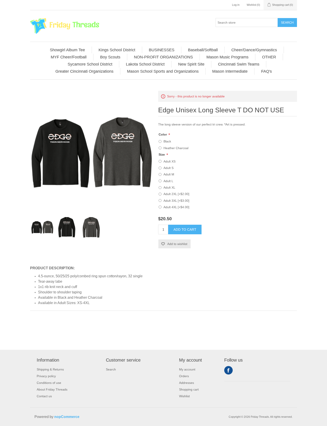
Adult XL (169, 187)
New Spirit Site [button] (191, 64)
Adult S (169, 168)
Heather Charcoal (176, 148)
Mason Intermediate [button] (230, 71)
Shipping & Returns (50, 369)
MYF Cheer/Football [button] (69, 57)
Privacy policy (46, 376)
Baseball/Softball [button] (203, 50)
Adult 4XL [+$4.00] (176, 207)
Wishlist (184, 396)
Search (287, 22)
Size (162, 154)
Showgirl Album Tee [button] (67, 50)
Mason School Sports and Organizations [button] (163, 71)
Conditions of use (49, 383)
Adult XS (170, 161)
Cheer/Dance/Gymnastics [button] (254, 50)
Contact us (44, 396)
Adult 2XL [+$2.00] (176, 194)
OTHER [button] (269, 57)
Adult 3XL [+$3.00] (176, 200)
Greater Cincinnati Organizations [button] (84, 71)
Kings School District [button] (117, 50)
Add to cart (185, 229)
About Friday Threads (52, 389)
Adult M (169, 174)
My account (187, 369)
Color (163, 134)
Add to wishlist (177, 244)
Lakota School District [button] (145, 64)
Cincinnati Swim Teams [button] (238, 64)
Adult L (168, 181)
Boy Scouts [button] (110, 57)
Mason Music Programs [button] (227, 57)
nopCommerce (66, 417)
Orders (184, 376)
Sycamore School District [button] (90, 64)
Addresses (186, 383)
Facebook (228, 370)
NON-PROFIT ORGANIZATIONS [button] (163, 57)
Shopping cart (189, 389)
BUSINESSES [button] (161, 50)
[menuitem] (67, 50)
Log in (236, 4)
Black (167, 141)
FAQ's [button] (266, 71)
